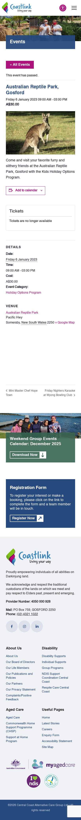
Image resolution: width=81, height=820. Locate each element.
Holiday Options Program (23, 292)
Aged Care (13, 717)
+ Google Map (65, 322)
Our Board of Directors (20, 662)
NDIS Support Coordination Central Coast (55, 677)
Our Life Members (17, 668)
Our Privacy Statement (20, 689)
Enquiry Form (50, 735)
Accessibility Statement (57, 741)
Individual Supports (54, 662)
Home (46, 717)
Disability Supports (54, 656)
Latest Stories (51, 723)
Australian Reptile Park (22, 312)
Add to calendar (26, 190)
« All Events (20, 65)
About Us (12, 656)
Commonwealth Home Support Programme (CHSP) (20, 727)
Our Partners (14, 683)
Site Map (47, 747)
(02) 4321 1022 (27, 614)
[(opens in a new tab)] (12, 626)
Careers (47, 729)
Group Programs (53, 668)
